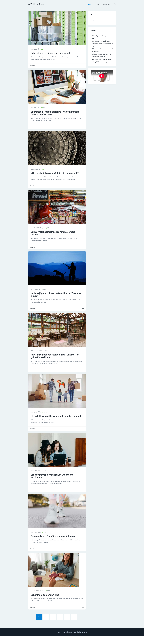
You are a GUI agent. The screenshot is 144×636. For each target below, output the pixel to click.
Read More (32, 65)
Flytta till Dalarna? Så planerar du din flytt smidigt (56, 416)
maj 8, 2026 (34, 49)
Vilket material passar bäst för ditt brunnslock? (55, 173)
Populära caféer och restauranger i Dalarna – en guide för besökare (55, 356)
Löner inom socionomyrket (45, 594)
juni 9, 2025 (34, 289)
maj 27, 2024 (34, 532)
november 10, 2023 (36, 591)
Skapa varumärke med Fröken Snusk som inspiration (52, 476)
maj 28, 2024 (34, 471)
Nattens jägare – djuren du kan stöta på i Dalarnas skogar (56, 294)
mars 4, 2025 (34, 412)
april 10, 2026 (34, 169)
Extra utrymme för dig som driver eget (50, 53)
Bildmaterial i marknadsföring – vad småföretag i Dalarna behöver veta (55, 113)
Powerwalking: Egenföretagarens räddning (53, 536)
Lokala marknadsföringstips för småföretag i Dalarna (53, 233)
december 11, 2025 (36, 228)
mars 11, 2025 (34, 350)
